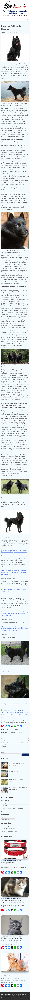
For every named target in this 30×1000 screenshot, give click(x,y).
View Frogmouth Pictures (7, 803)
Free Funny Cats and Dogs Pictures (9, 831)
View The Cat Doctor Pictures (10, 976)
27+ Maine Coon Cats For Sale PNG (11, 938)
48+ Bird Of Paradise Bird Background (10, 805)
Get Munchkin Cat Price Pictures (11, 900)
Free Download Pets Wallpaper (16, 730)
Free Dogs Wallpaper (6, 826)
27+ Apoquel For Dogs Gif (7, 800)
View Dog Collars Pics (7, 863)
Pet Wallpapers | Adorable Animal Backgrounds (15, 12)
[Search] (27, 19)
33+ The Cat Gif (4, 811)
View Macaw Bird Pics (15, 771)
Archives (3, 817)
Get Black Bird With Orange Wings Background (12, 808)
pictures (14, 732)
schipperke (21, 732)
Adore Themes (5, 998)
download (9, 732)
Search (3, 752)
